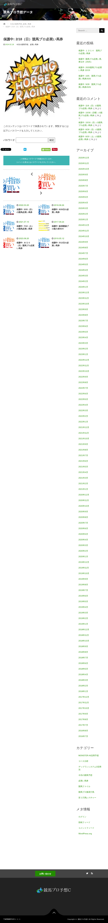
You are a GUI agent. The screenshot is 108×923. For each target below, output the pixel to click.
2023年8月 (83, 315)
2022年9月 (83, 377)
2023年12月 (83, 292)
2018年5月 (83, 669)
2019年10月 (83, 573)
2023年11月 (83, 298)
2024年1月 (83, 287)
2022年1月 (83, 422)
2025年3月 (83, 208)
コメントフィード (86, 828)
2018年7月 (83, 657)
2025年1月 (83, 219)
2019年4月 (83, 607)
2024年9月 (83, 242)
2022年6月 (83, 393)
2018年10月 (83, 641)
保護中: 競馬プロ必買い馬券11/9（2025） (89, 60)
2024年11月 (83, 231)
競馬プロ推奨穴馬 (86, 792)
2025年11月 (83, 163)
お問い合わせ (45, 873)
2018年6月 (83, 663)
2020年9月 (83, 511)
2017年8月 (83, 719)
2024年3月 (83, 276)
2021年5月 (83, 467)
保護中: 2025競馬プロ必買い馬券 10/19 (90, 68)
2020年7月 (83, 523)
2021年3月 (83, 478)
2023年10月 (83, 304)
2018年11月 (83, 635)
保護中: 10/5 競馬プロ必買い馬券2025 (89, 77)
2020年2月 (83, 551)
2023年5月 (83, 332)
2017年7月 (83, 725)
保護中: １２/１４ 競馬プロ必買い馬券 (90, 51)
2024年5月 (83, 264)
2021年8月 (83, 450)
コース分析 (83, 761)
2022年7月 (83, 388)
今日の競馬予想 (22, 44)
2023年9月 (83, 309)
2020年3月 (83, 545)
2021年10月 (83, 438)
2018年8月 (83, 652)
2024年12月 (83, 225)
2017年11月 (83, 702)
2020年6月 (83, 528)
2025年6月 (83, 191)
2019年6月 (83, 596)
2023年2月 (83, 349)
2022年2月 (83, 416)
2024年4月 (83, 270)
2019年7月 (83, 590)
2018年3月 (83, 680)
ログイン (82, 817)
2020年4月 (83, 540)
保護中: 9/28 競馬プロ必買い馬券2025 (89, 85)
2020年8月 (83, 517)
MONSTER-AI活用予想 (88, 755)
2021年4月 (83, 472)
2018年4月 (83, 674)
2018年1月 (83, 691)
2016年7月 (83, 736)
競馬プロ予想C (83, 919)
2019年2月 (83, 618)
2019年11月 (83, 568)
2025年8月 (83, 180)
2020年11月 (83, 500)
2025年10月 (83, 169)
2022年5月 (83, 399)
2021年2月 (83, 483)
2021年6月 (83, 461)
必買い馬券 (34, 44)
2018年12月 (83, 629)
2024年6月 (83, 259)
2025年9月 (83, 174)
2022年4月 (83, 405)
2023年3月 (83, 343)
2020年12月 (83, 495)
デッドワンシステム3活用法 (89, 768)
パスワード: (9, 140)
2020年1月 (83, 556)
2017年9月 (83, 714)
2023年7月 (83, 320)
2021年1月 (83, 489)
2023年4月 (83, 337)
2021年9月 (83, 444)
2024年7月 (83, 253)
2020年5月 (83, 534)
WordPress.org (85, 833)
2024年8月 (83, 247)
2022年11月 (83, 365)
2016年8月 (83, 730)
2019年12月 (83, 562)
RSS (91, 873)
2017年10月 (83, 708)
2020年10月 (83, 506)
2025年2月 (83, 214)
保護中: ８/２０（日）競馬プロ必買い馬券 (25, 245)
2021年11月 (83, 433)
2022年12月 (83, 360)
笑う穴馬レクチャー (87, 797)
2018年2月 (83, 686)
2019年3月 (83, 613)
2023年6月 (83, 326)
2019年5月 (83, 601)
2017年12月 (83, 697)
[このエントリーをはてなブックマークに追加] (25, 149)
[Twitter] (87, 873)
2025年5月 (83, 197)
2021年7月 (83, 455)
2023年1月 (83, 354)
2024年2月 (83, 281)
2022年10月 (83, 371)
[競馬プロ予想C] (12, 4)
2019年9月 (83, 579)
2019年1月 (83, 624)
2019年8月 (83, 584)
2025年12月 (83, 158)
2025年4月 (83, 203)
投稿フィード (84, 822)
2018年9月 (83, 646)
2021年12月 (83, 427)
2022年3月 (83, 410)
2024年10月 (83, 236)
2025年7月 (83, 186)
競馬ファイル (84, 786)
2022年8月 (83, 382)
